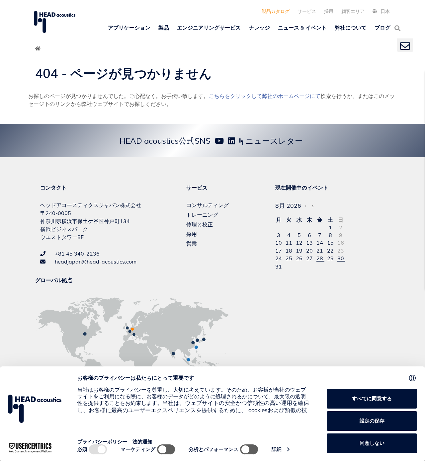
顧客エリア (353, 11)
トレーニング (202, 214)
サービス (307, 11)
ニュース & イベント (302, 27)
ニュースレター (273, 141)
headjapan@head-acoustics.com (94, 261)
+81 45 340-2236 (76, 253)
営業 (191, 243)
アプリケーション (129, 27)
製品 (163, 27)
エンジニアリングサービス (209, 27)
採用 (328, 11)
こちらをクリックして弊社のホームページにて (264, 96)
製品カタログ (276, 11)
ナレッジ (259, 27)
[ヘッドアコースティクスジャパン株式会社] (54, 22)
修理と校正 (199, 224)
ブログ (382, 27)
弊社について (351, 27)
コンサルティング (207, 205)
